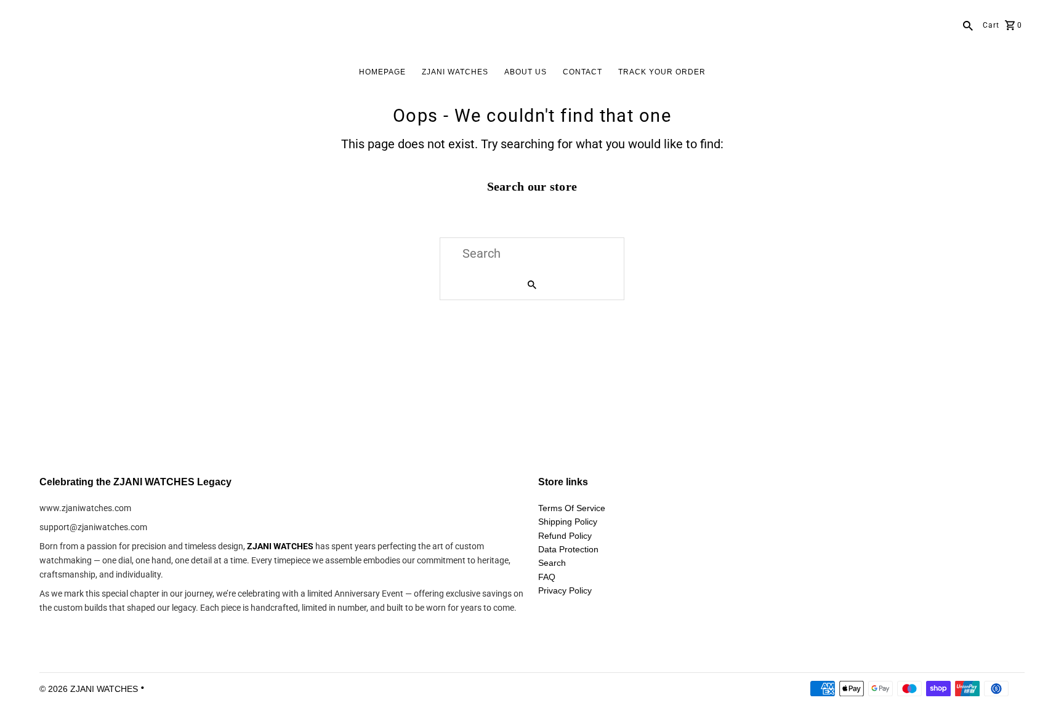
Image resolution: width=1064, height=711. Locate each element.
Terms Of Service (571, 508)
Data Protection (568, 549)
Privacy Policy (565, 590)
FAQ (546, 577)
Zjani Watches (455, 72)
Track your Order (662, 72)
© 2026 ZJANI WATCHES (89, 689)
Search (552, 563)
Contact (582, 72)
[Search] (968, 24)
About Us (525, 72)
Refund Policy (565, 536)
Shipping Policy (567, 521)
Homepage (382, 72)
